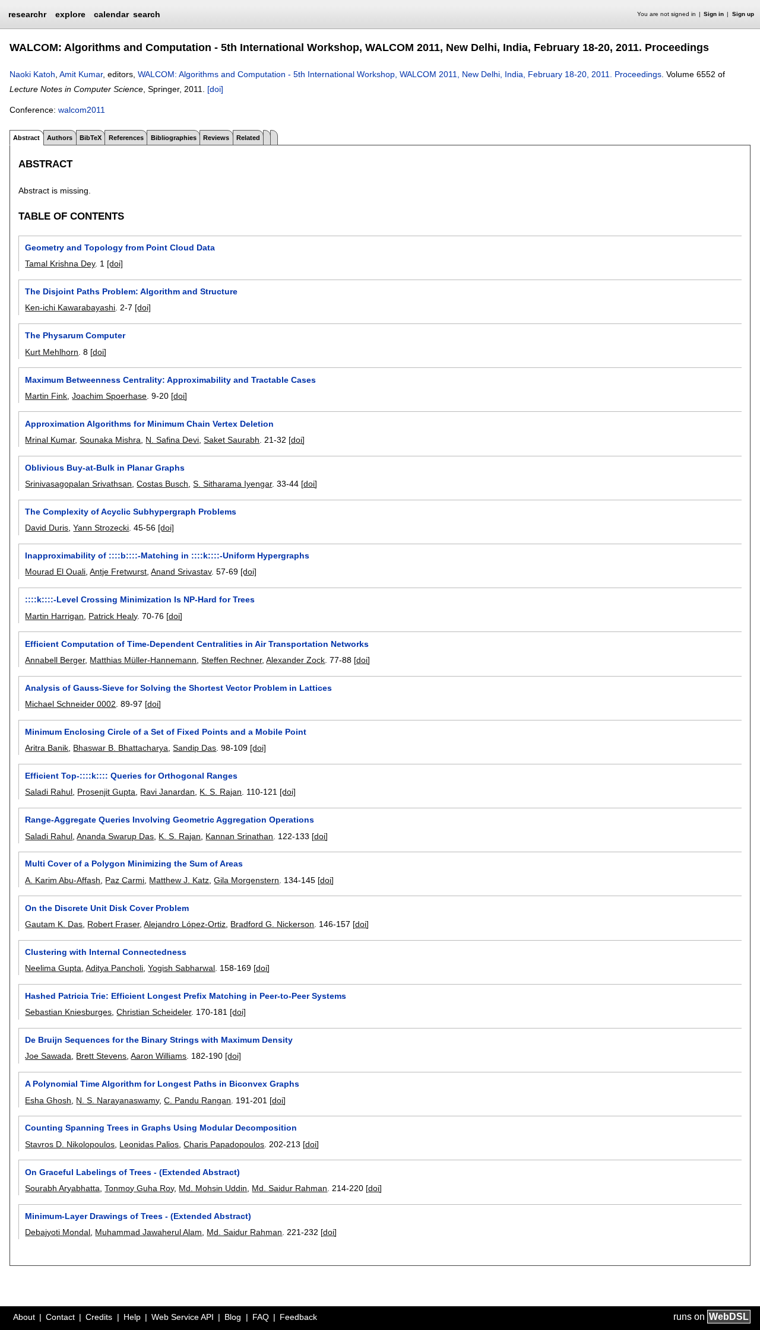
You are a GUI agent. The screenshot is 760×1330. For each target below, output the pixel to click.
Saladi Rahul (48, 791)
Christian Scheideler (153, 1012)
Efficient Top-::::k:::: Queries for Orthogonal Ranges (131, 775)
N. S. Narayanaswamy (117, 1100)
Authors (59, 137)
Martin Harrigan (54, 616)
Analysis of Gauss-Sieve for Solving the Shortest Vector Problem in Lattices (178, 688)
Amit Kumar (81, 74)
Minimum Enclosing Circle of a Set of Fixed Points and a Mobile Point (165, 732)
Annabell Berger (55, 660)
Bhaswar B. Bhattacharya (120, 748)
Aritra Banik (46, 748)
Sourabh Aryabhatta (62, 1188)
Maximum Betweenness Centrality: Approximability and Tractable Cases (170, 380)
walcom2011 (81, 110)
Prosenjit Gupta (106, 791)
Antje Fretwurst (118, 571)
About (24, 1317)
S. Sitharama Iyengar (232, 483)
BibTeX (91, 137)
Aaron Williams (158, 1056)
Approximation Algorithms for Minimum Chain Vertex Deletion (149, 423)
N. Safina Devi (172, 440)
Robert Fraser (113, 924)
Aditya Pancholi (114, 968)
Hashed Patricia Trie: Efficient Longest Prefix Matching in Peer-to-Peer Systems (185, 996)
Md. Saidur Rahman (289, 1188)
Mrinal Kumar (50, 440)
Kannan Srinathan (239, 836)
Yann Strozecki (101, 527)
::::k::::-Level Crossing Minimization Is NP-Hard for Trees (140, 599)
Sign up (743, 14)
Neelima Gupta (53, 968)
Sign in (714, 14)
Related (248, 137)
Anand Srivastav (181, 571)
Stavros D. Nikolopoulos (70, 1144)
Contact (60, 1317)
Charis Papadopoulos (223, 1144)
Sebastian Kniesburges (68, 1012)
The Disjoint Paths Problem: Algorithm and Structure (131, 291)
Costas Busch (162, 483)
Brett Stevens (101, 1056)
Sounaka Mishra (110, 440)
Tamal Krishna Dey (60, 263)
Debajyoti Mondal (57, 1232)
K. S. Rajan (221, 791)
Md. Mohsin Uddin (213, 1188)
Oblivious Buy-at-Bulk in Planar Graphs (105, 467)
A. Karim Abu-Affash (62, 880)
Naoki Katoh (32, 74)
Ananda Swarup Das (115, 836)
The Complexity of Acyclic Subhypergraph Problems (130, 511)
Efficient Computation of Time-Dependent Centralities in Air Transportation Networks (197, 644)
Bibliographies (174, 137)
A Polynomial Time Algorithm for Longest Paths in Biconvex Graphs (162, 1083)
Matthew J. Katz (179, 880)
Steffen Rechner (231, 660)
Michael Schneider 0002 (70, 704)
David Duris (46, 527)
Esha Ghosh (48, 1100)
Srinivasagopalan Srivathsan (78, 483)
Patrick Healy (112, 616)
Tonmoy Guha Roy (139, 1188)
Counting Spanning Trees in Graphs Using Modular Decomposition (161, 1127)
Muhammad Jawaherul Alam (148, 1232)
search (146, 14)
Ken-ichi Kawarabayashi (70, 307)
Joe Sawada (48, 1056)
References (126, 137)
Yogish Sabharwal (181, 968)
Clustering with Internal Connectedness (105, 952)
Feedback (298, 1317)
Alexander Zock (295, 660)
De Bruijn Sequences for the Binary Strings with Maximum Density (159, 1040)
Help (132, 1317)
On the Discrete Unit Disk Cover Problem (107, 908)
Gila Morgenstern (246, 880)
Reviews (216, 137)
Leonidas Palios (149, 1144)
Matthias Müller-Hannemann (143, 660)
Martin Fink (46, 396)
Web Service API (182, 1317)
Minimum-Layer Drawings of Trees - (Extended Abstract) (138, 1216)
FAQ (260, 1317)
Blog (232, 1317)
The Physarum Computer (75, 335)
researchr (27, 13)
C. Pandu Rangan (197, 1100)
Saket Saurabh (231, 440)
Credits (99, 1317)
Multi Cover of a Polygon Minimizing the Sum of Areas (134, 863)
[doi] (215, 89)
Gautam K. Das (54, 924)
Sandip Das (194, 748)
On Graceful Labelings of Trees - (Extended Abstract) (132, 1172)
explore (70, 14)
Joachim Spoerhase (109, 396)
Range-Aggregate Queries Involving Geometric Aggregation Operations (169, 819)
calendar (111, 14)
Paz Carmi (124, 880)
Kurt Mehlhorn (51, 352)
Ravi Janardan (167, 791)
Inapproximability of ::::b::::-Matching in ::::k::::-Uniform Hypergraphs (167, 555)
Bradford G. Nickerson (272, 924)
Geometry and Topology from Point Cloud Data (120, 247)
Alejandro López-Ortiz (185, 924)
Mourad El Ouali (55, 571)
